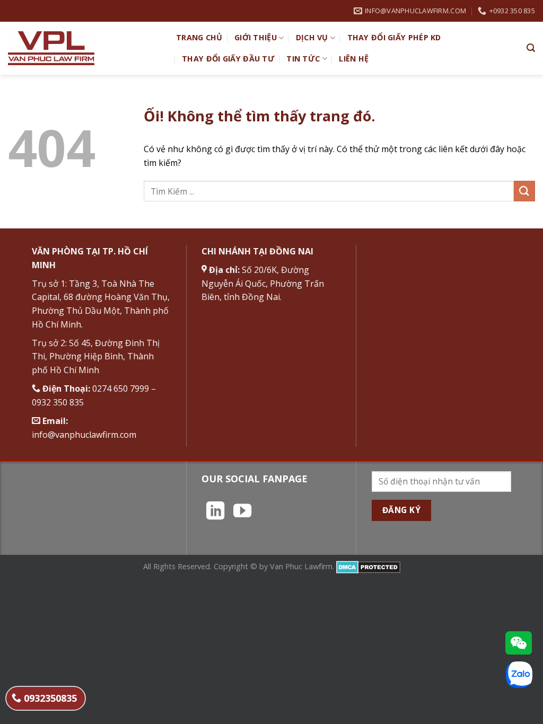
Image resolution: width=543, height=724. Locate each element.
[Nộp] (524, 191)
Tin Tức (303, 59)
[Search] (531, 48)
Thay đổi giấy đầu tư (228, 59)
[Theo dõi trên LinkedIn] (215, 512)
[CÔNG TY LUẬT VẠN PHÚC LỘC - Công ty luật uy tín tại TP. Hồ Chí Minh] (84, 48)
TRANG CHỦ (199, 37)
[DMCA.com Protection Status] (368, 566)
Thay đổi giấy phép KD (394, 37)
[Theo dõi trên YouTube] (242, 512)
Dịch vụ (312, 37)
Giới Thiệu (255, 37)
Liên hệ (354, 59)
